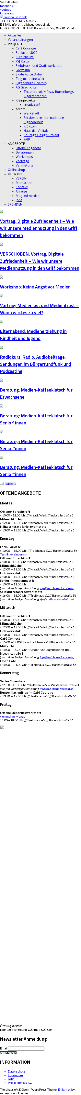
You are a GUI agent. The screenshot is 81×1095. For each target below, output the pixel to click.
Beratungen (25, 152)
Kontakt (22, 187)
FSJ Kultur (23, 61)
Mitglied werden (28, 196)
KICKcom (30, 126)
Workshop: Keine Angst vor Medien (35, 286)
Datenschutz (16, 1071)
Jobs (19, 200)
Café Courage (26, 48)
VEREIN (21, 178)
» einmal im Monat (12, 716)
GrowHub (23, 70)
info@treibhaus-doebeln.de (56, 588)
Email (3, 1048)
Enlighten (64, 1089)
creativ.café (32, 104)
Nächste (10, 483)
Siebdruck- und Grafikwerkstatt (39, 65)
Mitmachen (24, 182)
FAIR (27, 139)
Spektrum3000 (26, 52)
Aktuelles (14, 35)
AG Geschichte (26, 87)
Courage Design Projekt (41, 135)
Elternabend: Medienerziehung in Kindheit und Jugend (33, 334)
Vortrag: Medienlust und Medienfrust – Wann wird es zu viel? (39, 309)
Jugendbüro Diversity (31, 83)
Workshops (24, 156)
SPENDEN (15, 204)
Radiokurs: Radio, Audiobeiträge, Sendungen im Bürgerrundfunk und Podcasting (35, 364)
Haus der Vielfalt (36, 130)
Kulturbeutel (25, 57)
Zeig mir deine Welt (30, 78)
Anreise (21, 191)
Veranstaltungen (20, 39)
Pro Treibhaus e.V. (20, 1082)
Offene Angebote (28, 148)
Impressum (15, 1075)
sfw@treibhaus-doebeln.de (56, 599)
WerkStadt (31, 113)
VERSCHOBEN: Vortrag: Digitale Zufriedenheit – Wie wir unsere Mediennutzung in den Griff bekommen (39, 261)
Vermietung (24, 165)
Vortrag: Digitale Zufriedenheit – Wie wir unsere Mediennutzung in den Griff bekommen (38, 228)
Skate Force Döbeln (30, 74)
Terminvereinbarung (13, 554)
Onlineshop (16, 169)
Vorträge (22, 161)
